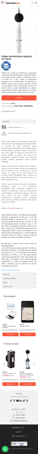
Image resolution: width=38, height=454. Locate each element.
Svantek (4, 324)
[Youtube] (17, 401)
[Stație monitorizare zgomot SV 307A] (19, 29)
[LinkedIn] (20, 401)
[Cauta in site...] (32, 3)
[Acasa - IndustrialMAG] (13, 3)
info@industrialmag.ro (20, 421)
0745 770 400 (20, 415)
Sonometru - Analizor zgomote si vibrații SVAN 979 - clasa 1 (26, 374)
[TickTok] (24, 401)
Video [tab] (6, 274)
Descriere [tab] (6, 121)
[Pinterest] (14, 401)
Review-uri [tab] (7, 287)
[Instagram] (27, 401)
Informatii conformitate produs (11, 270)
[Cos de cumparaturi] (36, 3)
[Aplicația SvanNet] (28, 312)
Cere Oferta (19, 98)
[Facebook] (11, 401)
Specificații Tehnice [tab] (9, 278)
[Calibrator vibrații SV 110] (10, 359)
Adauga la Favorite (9, 111)
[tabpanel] (19, 29)
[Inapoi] (36, 56)
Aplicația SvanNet (24, 326)
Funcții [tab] (5, 282)
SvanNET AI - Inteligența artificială (9, 326)
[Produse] (3, 3)
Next (36, 32)
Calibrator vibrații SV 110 (9, 373)
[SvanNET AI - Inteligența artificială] (10, 312)
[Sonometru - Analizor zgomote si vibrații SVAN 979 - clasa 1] (28, 359)
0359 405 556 (20, 418)
